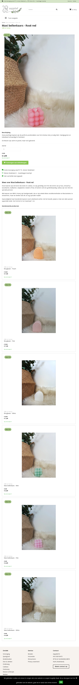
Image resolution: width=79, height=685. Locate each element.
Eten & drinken (7, 662)
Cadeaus (5, 667)
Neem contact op (61, 666)
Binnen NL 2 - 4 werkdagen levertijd (37, 1)
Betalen (30, 654)
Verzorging (6, 654)
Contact (74, 1)
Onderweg (6, 664)
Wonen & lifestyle (8, 672)
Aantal (4, 146)
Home (3, 22)
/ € (74, 10)
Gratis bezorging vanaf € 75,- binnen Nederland (15, 1)
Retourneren (32, 659)
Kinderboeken (7, 659)
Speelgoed (6, 656)
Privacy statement (34, 662)
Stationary (6, 669)
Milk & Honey (6, 28)
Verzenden (31, 656)
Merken (5, 674)
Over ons (70, 1)
